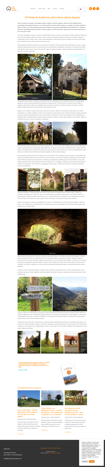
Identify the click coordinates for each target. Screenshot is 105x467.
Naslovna (33, 8)
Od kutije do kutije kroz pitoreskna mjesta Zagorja (52, 17)
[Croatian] (81, 9)
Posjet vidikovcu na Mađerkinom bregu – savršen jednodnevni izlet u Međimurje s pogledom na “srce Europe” (52, 411)
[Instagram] (94, 8)
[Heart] (97, 8)
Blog (49, 8)
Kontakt (62, 8)
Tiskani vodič (41, 8)
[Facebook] (90, 8)
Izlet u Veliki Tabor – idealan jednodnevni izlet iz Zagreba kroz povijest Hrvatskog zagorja (27, 413)
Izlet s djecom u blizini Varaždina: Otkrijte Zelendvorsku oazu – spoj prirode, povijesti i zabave (74, 411)
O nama (55, 8)
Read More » (21, 434)
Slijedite (22, 370)
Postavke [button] (85, 461)
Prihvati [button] (92, 461)
